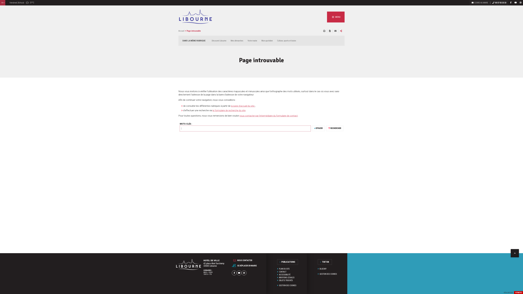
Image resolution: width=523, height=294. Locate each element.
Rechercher (335, 128)
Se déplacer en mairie (247, 266)
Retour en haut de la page (515, 253)
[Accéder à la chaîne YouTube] (515, 2)
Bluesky (323, 269)
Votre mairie (252, 40)
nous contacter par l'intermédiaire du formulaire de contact (268, 115)
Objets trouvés (286, 280)
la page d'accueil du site (243, 106)
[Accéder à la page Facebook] (510, 2)
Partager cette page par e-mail (335, 31)
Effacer (319, 128)
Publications (288, 262)
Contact (282, 272)
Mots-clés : (186, 124)
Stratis (518, 293)
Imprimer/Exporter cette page (324, 31)
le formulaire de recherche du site (229, 110)
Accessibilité (285, 275)
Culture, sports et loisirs (286, 40)
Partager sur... (341, 31)
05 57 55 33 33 (500, 3)
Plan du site (284, 269)
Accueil (181, 31)
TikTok (325, 262)
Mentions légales (286, 277)
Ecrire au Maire (481, 3)
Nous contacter (244, 260)
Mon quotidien (267, 40)
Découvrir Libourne (219, 40)
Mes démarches (237, 40)
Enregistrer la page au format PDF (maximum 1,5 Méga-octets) (330, 31)
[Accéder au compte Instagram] (520, 2)
